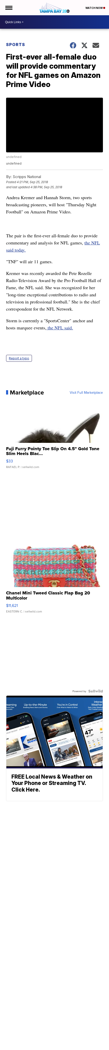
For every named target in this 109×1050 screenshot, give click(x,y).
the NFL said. (59, 328)
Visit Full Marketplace (86, 392)
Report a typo (19, 358)
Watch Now (94, 7)
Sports (15, 44)
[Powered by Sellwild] (95, 691)
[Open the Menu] (8, 7)
